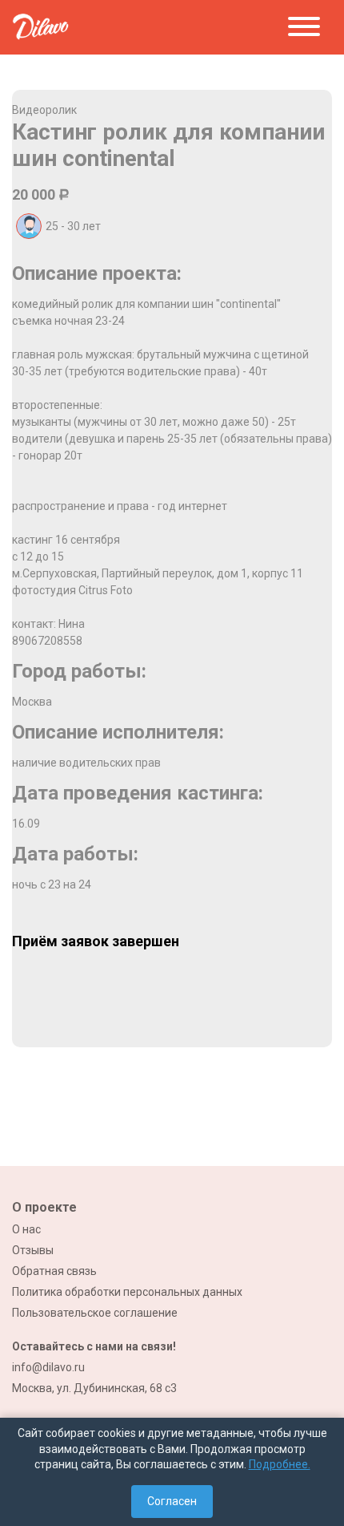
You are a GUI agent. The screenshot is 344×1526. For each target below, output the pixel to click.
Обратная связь (54, 1271)
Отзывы (33, 1250)
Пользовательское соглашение (95, 1312)
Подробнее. (279, 1464)
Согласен (172, 1501)
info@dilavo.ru (48, 1367)
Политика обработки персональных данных (127, 1291)
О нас (26, 1229)
